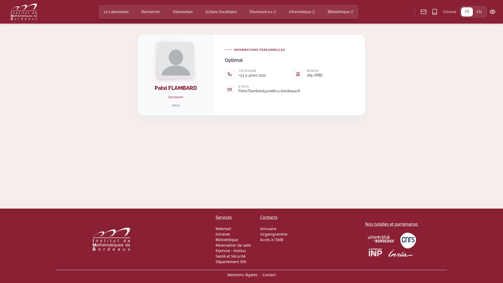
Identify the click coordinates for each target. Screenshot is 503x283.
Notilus (239, 250)
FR (467, 12)
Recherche (150, 12)
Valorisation (183, 12)
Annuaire (268, 228)
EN (479, 12)
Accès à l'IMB (271, 239)
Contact (269, 274)
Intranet (449, 12)
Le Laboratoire (116, 12)
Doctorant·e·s (261, 12)
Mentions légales (242, 274)
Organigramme (273, 234)
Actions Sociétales (221, 12)
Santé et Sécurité (230, 256)
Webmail (223, 228)
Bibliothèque (339, 12)
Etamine (223, 250)
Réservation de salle (233, 245)
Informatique (300, 12)
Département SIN (231, 261)
